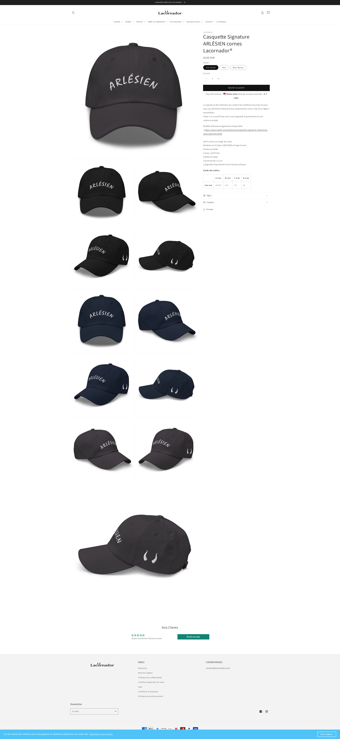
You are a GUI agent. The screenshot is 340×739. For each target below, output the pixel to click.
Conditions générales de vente (151, 682)
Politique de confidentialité (150, 677)
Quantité (206, 73)
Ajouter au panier (236, 87)
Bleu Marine (238, 67)
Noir (224, 67)
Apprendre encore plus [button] (101, 734)
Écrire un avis (193, 636)
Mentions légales (145, 673)
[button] (73, 13)
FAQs (140, 687)
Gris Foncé (211, 67)
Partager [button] (210, 209)
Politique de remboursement (150, 696)
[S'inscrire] (115, 711)
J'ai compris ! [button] (326, 734)
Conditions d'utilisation (148, 691)
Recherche (142, 668)
